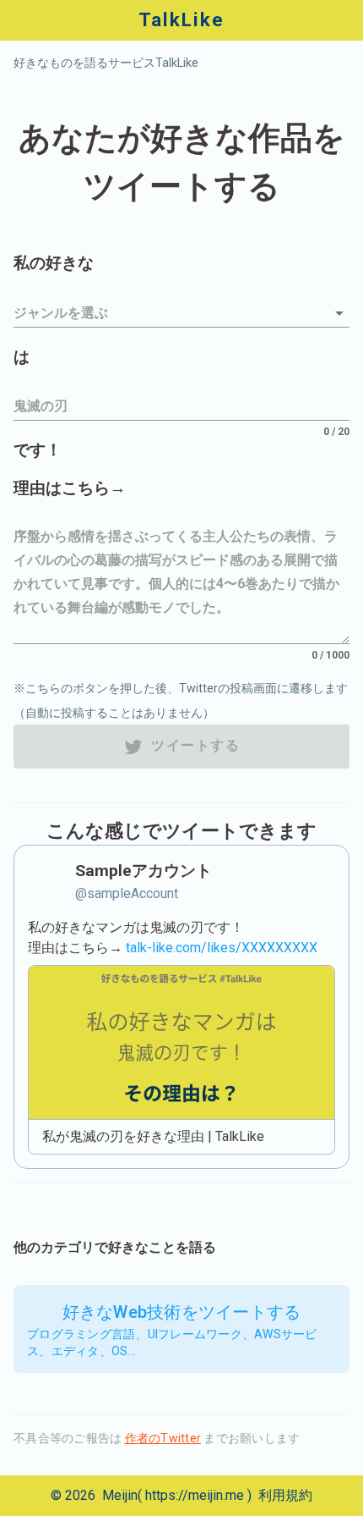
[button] (181, 313)
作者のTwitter (163, 1438)
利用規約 (285, 1495)
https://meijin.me (194, 1495)
